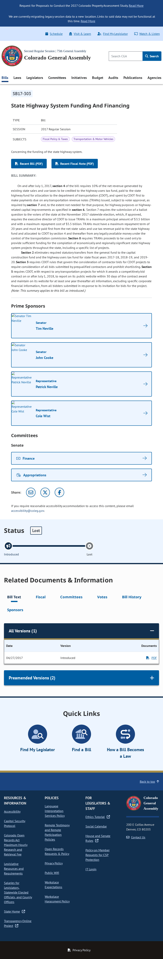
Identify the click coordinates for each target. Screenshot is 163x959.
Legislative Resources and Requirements (14, 868)
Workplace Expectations (53, 884)
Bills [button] (5, 77)
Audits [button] (113, 77)
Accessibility (12, 811)
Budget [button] (97, 77)
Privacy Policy (54, 863)
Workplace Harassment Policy (57, 899)
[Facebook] (59, 492)
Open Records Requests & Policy (57, 851)
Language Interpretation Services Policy (55, 811)
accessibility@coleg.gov (27, 511)
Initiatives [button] (79, 77)
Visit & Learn (82, 34)
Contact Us (138, 837)
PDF (154, 658)
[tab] (14, 597)
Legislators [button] (34, 77)
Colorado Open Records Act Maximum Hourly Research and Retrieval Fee (15, 844)
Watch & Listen (149, 34)
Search (154, 56)
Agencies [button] (154, 77)
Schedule (56, 34)
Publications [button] (132, 77)
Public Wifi (52, 873)
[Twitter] (45, 492)
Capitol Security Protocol (14, 823)
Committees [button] (57, 77)
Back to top (147, 782)
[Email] (31, 492)
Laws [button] (17, 77)
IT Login (90, 869)
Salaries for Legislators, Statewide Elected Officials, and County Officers (18, 892)
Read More (136, 6)
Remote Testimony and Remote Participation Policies (57, 832)
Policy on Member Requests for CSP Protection (97, 855)
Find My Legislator (115, 34)
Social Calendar (96, 826)
